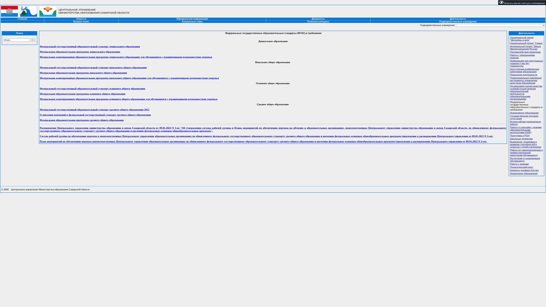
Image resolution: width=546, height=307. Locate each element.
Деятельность (458, 19)
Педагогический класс (521, 167)
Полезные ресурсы (318, 21)
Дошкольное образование (524, 173)
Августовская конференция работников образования (524, 70)
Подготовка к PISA (520, 135)
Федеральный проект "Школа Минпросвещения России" (525, 47)
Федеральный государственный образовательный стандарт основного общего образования (92, 88)
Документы (318, 19)
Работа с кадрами (519, 164)
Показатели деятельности (523, 75)
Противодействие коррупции (525, 52)
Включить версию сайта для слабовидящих (524, 3)
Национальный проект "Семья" (526, 43)
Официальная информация (192, 19)
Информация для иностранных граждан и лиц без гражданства (526, 63)
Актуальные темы (192, 21)
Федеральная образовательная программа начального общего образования (83, 72)
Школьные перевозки (521, 139)
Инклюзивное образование (524, 113)
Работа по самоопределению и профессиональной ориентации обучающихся (526, 152)
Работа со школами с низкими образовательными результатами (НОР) (526, 130)
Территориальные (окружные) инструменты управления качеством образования (526, 80)
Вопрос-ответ (81, 21)
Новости (81, 19)
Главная (22, 19)
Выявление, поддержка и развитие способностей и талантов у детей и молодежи (525, 144)
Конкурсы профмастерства (524, 170)
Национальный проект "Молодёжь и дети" (522, 38)
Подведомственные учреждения (457, 21)
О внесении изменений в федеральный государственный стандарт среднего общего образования (95, 114)
